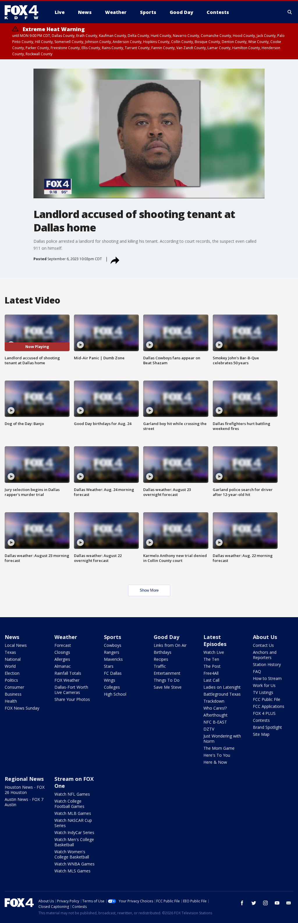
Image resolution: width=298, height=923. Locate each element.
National (13, 659)
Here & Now (215, 762)
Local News (16, 645)
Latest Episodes (214, 640)
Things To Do (167, 680)
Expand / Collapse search (289, 12)
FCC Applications (268, 706)
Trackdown (213, 701)
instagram (265, 903)
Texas (10, 652)
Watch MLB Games (72, 813)
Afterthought (215, 715)
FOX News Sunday (22, 708)
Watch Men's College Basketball (74, 842)
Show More (149, 590)
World (10, 666)
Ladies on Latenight (222, 687)
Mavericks (113, 659)
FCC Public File (266, 699)
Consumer (14, 687)
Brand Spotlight (267, 727)
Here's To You (216, 755)
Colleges (112, 687)
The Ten (211, 659)
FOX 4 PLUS (264, 713)
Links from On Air (170, 645)
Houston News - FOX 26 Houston (25, 789)
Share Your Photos (72, 699)
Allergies (62, 659)
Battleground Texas (222, 694)
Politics (11, 680)
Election (12, 673)
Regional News (24, 778)
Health (11, 701)
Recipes (161, 659)
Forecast (62, 645)
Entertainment (167, 673)
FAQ (257, 671)
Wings (109, 680)
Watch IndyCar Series (74, 832)
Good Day (166, 636)
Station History (267, 664)
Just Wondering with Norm (222, 738)
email (288, 903)
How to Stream (267, 678)
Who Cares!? (215, 708)
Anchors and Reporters (264, 654)
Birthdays (162, 652)
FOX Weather (66, 680)
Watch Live (213, 652)
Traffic (160, 666)
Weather (65, 636)
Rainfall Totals (67, 673)
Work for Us (264, 685)
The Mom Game (219, 748)
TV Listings (263, 692)
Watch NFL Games (72, 794)
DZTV (208, 729)
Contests (261, 720)
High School (115, 694)
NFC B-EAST (215, 722)
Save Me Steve (168, 687)
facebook (242, 903)
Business (13, 694)
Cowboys (112, 645)
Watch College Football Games (69, 803)
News (12, 636)
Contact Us (263, 645)
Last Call (211, 680)
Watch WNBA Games (74, 864)
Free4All (211, 673)
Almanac (62, 666)
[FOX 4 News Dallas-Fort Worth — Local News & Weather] (24, 12)
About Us (265, 636)
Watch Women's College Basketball (71, 854)
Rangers (111, 652)
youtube (277, 903)
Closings (62, 652)
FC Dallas (113, 673)
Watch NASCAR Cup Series (73, 822)
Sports (112, 636)
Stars (108, 666)
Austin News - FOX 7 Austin (24, 802)
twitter (253, 903)
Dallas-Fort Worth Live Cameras (71, 689)
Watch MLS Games (72, 871)
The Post (212, 666)
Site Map (261, 734)
